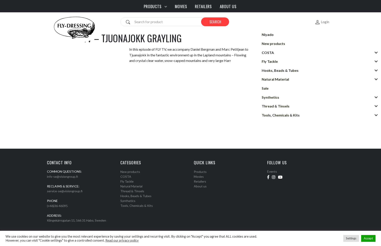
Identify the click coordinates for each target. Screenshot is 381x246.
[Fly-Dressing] (74, 27)
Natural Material (131, 186)
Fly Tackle (127, 181)
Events (272, 171)
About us (200, 186)
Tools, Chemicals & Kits (136, 205)
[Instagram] (273, 177)
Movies (199, 176)
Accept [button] (368, 238)
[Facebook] (268, 177)
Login (325, 22)
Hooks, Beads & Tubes (135, 196)
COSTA (125, 176)
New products (130, 172)
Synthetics (127, 201)
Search (215, 21)
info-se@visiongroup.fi (62, 176)
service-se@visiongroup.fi (64, 191)
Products (200, 172)
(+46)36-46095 (57, 206)
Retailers (200, 181)
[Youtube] (280, 177)
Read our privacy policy (122, 240)
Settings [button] (351, 238)
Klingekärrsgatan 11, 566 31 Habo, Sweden (76, 220)
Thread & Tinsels (132, 191)
